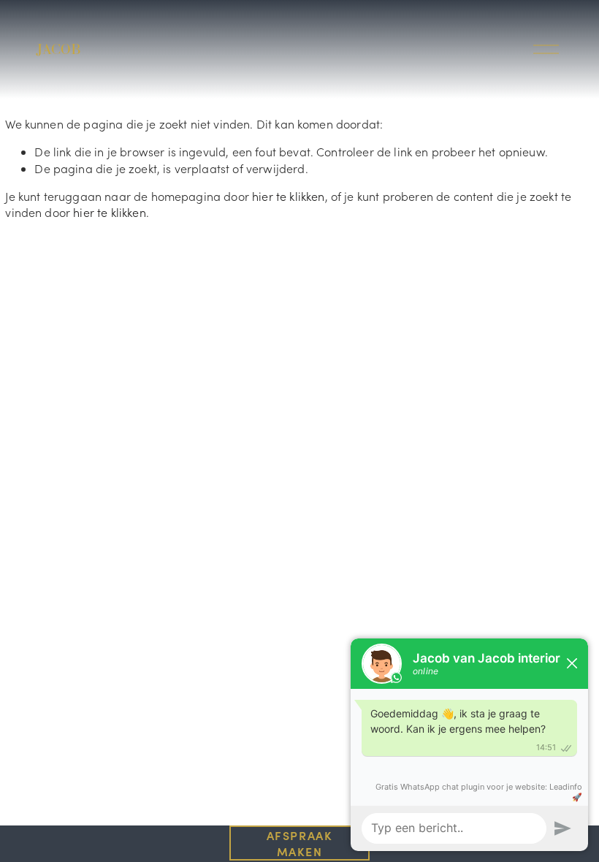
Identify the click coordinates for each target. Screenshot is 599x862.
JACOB (58, 49)
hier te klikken (288, 196)
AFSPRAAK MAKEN (300, 843)
